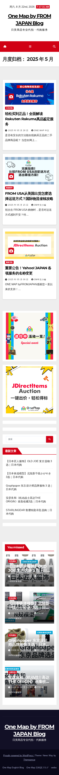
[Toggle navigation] (30, 46)
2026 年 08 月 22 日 (21, 576)
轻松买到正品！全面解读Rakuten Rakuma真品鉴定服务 (29, 119)
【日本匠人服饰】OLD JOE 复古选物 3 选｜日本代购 (29, 570)
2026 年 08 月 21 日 (21, 613)
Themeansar (29, 760)
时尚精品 (12, 561)
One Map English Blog (13, 767)
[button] (54, 46)
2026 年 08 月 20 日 (21, 650)
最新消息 (9, 262)
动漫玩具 (12, 672)
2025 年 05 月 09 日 (18, 279)
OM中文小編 (40, 205)
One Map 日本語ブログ (37, 767)
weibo (54, 767)
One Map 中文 (41, 130)
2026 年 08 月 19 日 (21, 687)
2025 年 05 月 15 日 (18, 205)
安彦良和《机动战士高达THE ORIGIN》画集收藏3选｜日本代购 (29, 681)
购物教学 (9, 188)
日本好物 (9, 108)
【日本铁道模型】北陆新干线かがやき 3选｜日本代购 (28, 607)
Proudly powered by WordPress (18, 755)
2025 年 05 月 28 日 (18, 130)
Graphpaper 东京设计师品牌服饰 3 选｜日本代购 (29, 644)
